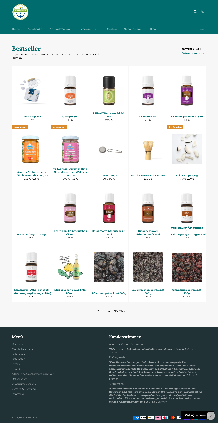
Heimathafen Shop (28, 418)
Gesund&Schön (60, 29)
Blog (153, 29)
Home (16, 29)
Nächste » (120, 311)
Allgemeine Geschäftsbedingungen (33, 374)
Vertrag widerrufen (197, 415)
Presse (16, 363)
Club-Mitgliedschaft (23, 349)
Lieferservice (19, 354)
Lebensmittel (89, 29)
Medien (112, 29)
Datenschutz (19, 378)
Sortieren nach (191, 49)
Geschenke (34, 29)
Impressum (19, 393)
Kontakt (16, 369)
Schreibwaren (133, 29)
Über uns (17, 344)
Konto (202, 29)
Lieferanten (18, 359)
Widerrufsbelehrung (24, 383)
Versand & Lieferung (24, 388)
